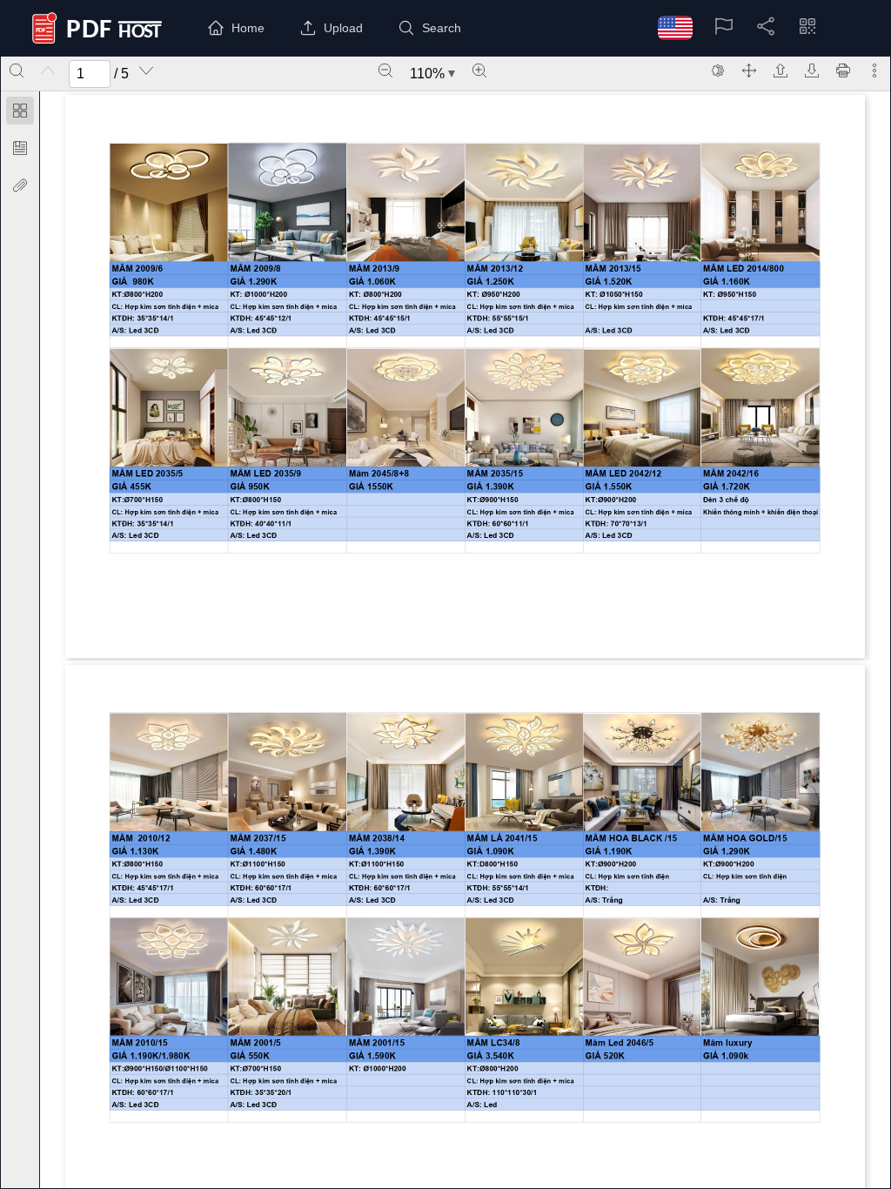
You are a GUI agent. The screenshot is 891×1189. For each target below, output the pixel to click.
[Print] (843, 70)
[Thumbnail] (20, 110)
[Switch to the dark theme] (718, 70)
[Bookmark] (20, 148)
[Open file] (780, 70)
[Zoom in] (479, 70)
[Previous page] (48, 70)
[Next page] (146, 70)
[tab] (20, 113)
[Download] (812, 70)
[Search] (16, 70)
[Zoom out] (385, 70)
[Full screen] (749, 70)
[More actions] (874, 70)
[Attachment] (20, 185)
